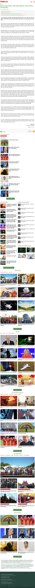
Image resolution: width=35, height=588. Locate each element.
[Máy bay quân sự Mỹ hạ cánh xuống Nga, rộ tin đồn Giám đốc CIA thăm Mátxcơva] (4, 193)
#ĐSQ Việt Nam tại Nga (4, 272)
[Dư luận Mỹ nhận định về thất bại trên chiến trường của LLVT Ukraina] (4, 171)
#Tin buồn (10, 272)
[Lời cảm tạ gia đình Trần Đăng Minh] (26, 292)
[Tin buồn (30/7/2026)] (8, 305)
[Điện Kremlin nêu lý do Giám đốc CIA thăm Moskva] (4, 149)
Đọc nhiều (3, 137)
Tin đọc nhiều (17, 512)
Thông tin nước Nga (23, 202)
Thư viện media (17, 453)
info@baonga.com (5, 581)
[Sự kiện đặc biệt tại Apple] (4, 142)
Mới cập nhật (4, 202)
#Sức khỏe (11, 394)
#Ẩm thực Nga (8, 455)
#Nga (1, 333)
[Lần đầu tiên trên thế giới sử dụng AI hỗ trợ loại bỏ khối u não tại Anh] (8, 414)
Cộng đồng (17, 270)
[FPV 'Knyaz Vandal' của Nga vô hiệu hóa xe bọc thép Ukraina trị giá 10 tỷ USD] (3, 221)
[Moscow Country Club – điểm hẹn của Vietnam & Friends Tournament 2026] (26, 278)
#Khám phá (8, 489)
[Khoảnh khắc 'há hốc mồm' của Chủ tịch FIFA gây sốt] (26, 414)
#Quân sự (19, 394)
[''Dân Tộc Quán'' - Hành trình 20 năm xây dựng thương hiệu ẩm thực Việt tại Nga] (31, 256)
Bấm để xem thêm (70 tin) (8, 267)
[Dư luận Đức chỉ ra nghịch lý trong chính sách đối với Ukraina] (4, 164)
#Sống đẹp (15, 394)
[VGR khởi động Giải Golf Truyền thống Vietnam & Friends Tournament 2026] (26, 305)
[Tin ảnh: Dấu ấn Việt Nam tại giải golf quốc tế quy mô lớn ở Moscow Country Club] (8, 278)
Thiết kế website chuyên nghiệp (6, 582)
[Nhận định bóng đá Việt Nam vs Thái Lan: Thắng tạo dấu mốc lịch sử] (4, 157)
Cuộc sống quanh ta (17, 392)
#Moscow (21, 455)
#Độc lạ (6, 394)
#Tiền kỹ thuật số (11, 333)
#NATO (4, 333)
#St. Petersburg (26, 455)
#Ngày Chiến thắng (27, 489)
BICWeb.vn (11, 583)
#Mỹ (6, 333)
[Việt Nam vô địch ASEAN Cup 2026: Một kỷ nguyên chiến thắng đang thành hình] (8, 427)
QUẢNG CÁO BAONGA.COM (24, 245)
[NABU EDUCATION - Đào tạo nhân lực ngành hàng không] (22, 255)
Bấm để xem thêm (10, 198)
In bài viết (3, 131)
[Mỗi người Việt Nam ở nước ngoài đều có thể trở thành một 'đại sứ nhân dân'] (8, 318)
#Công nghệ (2, 394)
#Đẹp (12, 455)
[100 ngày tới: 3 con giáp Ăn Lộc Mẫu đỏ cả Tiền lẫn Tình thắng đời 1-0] (3, 205)
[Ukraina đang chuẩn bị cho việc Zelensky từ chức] (3, 231)
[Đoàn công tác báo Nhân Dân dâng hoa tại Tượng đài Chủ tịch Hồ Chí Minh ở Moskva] (26, 318)
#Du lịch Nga (2, 455)
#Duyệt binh (4, 489)
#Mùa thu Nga (16, 455)
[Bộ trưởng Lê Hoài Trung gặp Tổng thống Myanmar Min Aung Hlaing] (3, 247)
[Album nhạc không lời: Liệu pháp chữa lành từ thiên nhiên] (31, 249)
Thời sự (17, 331)
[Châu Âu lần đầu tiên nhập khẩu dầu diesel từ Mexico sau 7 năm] (3, 262)
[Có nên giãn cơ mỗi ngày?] (3, 257)
